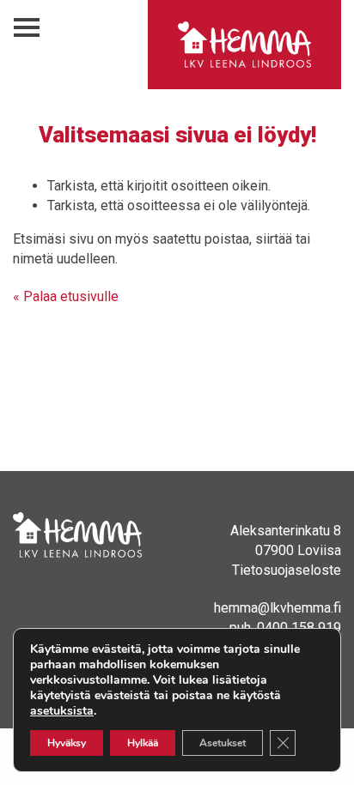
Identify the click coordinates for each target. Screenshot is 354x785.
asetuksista (62, 711)
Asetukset (222, 743)
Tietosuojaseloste (286, 570)
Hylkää (142, 743)
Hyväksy (66, 743)
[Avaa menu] (26, 28)
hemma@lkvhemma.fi (277, 608)
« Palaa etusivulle (66, 296)
